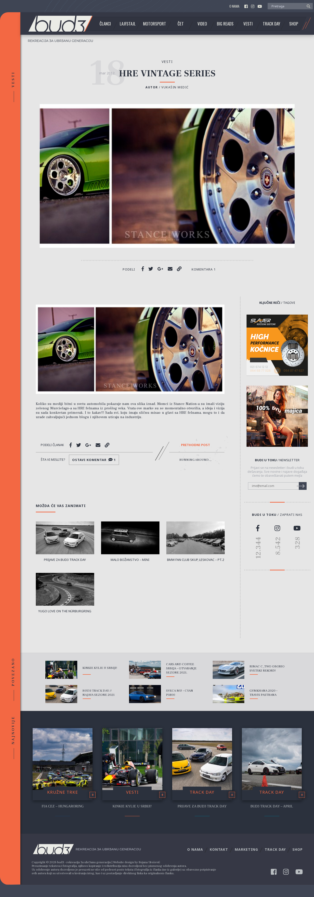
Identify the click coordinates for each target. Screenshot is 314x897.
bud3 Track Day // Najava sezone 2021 (98, 693)
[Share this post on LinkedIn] (179, 269)
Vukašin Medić (175, 87)
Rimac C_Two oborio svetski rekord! (267, 668)
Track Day (271, 24)
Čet (181, 24)
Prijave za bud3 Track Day (202, 806)
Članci (105, 24)
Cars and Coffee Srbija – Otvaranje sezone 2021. (181, 668)
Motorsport (154, 24)
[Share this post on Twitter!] (150, 269)
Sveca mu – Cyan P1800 (179, 693)
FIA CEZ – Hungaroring (63, 806)
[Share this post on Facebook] (143, 269)
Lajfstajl (128, 24)
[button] (307, 6)
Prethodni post (195, 445)
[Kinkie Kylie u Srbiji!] (61, 670)
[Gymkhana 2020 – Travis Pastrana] (229, 694)
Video (202, 24)
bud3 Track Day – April (271, 806)
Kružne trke (62, 792)
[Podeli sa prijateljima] (170, 269)
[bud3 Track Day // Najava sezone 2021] (61, 694)
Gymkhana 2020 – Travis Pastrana (263, 693)
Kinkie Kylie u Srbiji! (99, 668)
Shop (293, 24)
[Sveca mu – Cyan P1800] (145, 694)
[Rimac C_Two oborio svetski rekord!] (229, 670)
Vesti (248, 24)
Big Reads (225, 24)
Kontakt (219, 849)
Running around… (195, 460)
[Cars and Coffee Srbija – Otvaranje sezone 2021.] (145, 670)
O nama (234, 6)
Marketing (246, 849)
